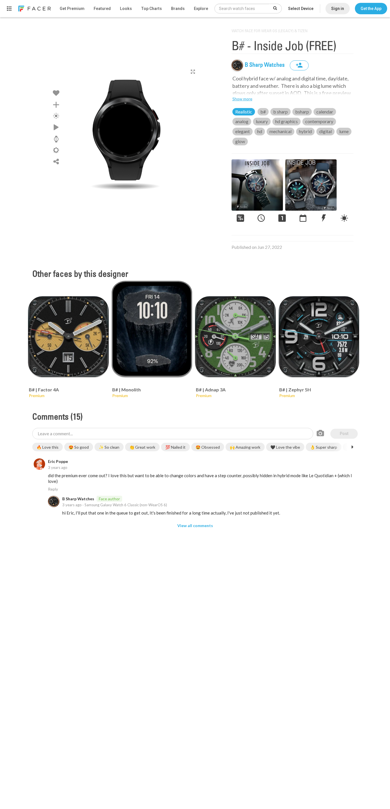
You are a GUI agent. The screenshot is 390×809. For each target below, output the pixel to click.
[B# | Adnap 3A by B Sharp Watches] (235, 336)
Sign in (337, 8)
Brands (178, 8)
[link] (34, 8)
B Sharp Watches (265, 65)
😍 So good (79, 447)
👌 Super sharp (323, 447)
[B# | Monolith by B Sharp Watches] (152, 328)
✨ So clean (109, 447)
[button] (371, 8)
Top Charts (151, 8)
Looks (126, 8)
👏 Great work (142, 447)
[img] (237, 65)
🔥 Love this (48, 447)
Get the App (371, 8)
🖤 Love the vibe (285, 447)
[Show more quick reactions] (352, 447)
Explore (201, 8)
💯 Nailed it (175, 447)
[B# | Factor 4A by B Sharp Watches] (68, 336)
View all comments (195, 525)
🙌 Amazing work (245, 447)
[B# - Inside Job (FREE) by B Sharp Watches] (125, 129)
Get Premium (72, 8)
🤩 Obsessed (208, 447)
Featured (102, 8)
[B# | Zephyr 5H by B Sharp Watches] (319, 336)
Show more (242, 98)
